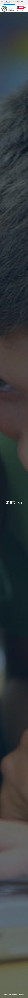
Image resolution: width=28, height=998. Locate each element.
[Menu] (24, 7)
